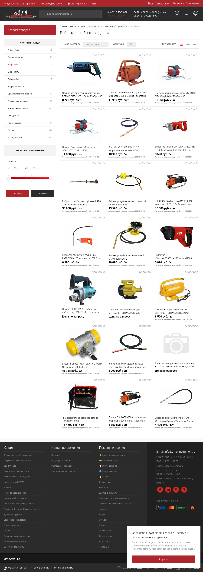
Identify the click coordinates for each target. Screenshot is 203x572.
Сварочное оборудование (16, 520)
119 (50, 137)
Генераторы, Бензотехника (16, 471)
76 (51, 50)
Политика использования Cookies (115, 503)
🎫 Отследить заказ (51, 3)
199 (50, 130)
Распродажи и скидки (61, 466)
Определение (192, 3)
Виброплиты (13, 72)
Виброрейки (13, 79)
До (26, 167)
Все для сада (10, 466)
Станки (7, 530)
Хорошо (164, 559)
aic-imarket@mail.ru (63, 567)
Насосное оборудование (15, 498)
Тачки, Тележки (15, 137)
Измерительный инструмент (17, 476)
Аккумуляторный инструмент (18, 460)
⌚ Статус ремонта (77, 3)
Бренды (102, 525)
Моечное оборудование (15, 493)
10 (51, 94)
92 (51, 115)
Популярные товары (61, 460)
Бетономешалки (15, 57)
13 (51, 101)
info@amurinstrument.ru (180, 451)
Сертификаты (105, 536)
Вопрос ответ (105, 530)
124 (50, 108)
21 (51, 64)
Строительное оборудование (17, 536)
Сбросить (42, 193)
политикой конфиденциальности (167, 545)
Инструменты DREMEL (14, 482)
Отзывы (103, 520)
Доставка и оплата (108, 493)
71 (51, 72)
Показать (17, 193)
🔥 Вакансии (105, 476)
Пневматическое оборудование (19, 503)
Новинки (55, 455)
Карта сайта (104, 541)
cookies (144, 545)
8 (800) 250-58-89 (117, 12)
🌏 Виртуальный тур (108, 471)
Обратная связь (17, 567)
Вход (150, 3)
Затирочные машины (18, 101)
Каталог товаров (19, 30)
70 (51, 57)
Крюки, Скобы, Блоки (18, 108)
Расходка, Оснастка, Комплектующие (21, 509)
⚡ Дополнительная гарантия (19, 3)
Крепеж (7, 487)
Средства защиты (12, 525)
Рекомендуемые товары (63, 471)
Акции (102, 514)
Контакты (103, 487)
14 (51, 123)
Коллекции (104, 547)
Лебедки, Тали (14, 115)
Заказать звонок (116, 15)
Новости (103, 509)
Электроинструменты (14, 547)
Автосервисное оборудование (18, 455)
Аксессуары (13, 50)
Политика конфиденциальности (114, 498)
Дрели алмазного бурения (20, 94)
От (9, 167)
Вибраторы (13, 64)
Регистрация (162, 3)
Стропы (11, 130)
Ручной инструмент (13, 514)
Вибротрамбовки (16, 86)
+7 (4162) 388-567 (40, 567)
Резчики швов (14, 123)
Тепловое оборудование (15, 541)
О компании (104, 482)
